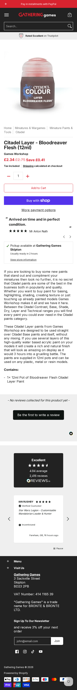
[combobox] (35, 26)
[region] (38, 519)
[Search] (70, 26)
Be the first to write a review (38, 415)
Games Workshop (16, 153)
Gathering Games (14, 667)
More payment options (39, 210)
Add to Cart (38, 188)
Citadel (20, 132)
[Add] (27, 176)
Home (8, 128)
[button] (69, 15)
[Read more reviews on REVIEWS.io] (38, 481)
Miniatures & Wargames (30, 128)
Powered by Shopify (16, 673)
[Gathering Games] (37, 15)
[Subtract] (8, 176)
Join (57, 641)
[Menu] (6, 15)
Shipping (28, 166)
